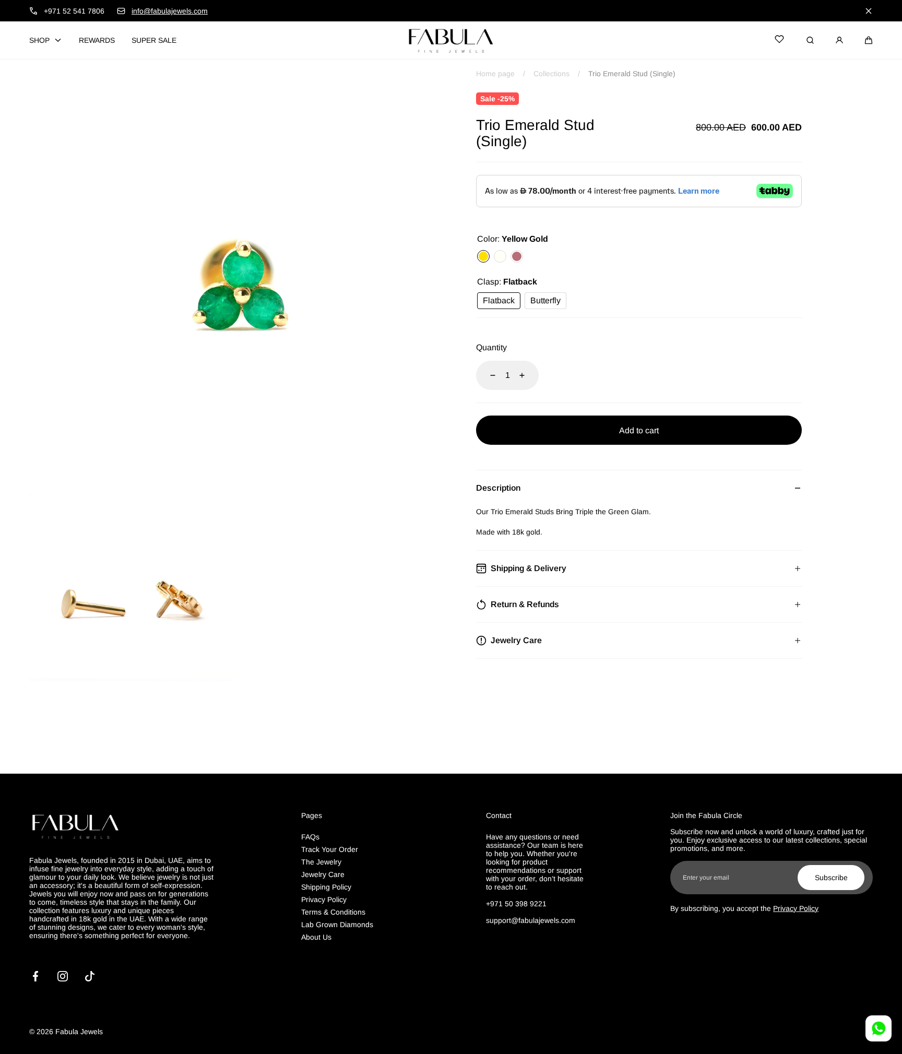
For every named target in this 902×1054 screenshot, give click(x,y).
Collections (551, 73)
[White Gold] (500, 256)
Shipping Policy (326, 887)
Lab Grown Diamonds (337, 924)
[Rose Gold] (517, 256)
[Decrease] (486, 375)
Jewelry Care (323, 874)
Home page (495, 73)
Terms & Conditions (333, 912)
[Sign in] (839, 40)
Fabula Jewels (79, 1031)
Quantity (491, 347)
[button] (868, 40)
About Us (316, 937)
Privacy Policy (324, 899)
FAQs (310, 837)
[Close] (868, 11)
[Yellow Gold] (483, 256)
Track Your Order (329, 849)
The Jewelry (321, 862)
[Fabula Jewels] (451, 40)
